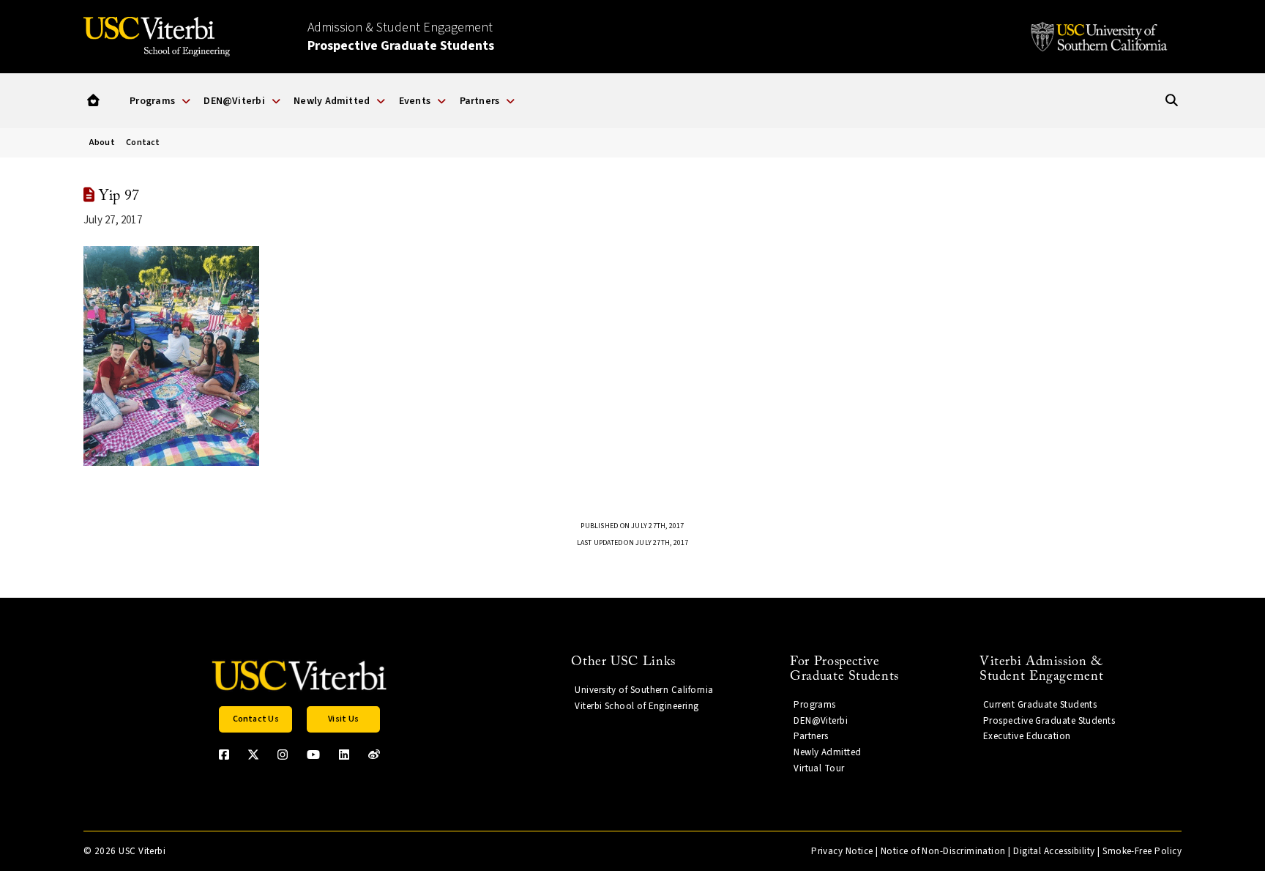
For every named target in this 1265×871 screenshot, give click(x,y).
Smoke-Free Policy (1142, 851)
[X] (253, 755)
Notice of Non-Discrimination (943, 851)
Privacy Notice (842, 851)
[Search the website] (1172, 101)
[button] (93, 101)
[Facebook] (224, 755)
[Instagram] (283, 755)
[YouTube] (313, 755)
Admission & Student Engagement (400, 36)
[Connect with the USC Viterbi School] (374, 755)
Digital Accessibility (1054, 851)
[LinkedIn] (344, 755)
